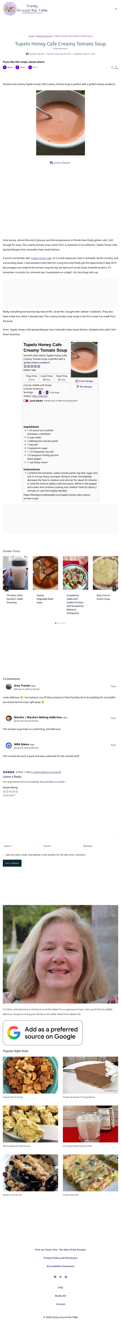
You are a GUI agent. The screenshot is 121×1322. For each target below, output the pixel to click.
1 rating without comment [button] (46, 772)
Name (8, 846)
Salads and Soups (60, 49)
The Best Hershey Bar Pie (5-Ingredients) (79, 1097)
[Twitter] (60, 1277)
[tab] (55, 623)
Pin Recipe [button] (85, 386)
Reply (113, 686)
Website (87, 846)
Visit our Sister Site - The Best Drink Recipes (60, 1249)
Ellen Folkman (38, 54)
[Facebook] (55, 1277)
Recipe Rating (10, 787)
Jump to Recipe (61, 162)
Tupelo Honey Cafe (41, 258)
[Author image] (27, 53)
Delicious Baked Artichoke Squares (16, 1146)
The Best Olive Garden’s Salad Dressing (15, 599)
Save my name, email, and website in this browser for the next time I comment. (46, 854)
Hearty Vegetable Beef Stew (45, 599)
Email (48, 846)
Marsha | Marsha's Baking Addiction (38, 717)
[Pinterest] (66, 1277)
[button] (25, 366)
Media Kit (60, 1295)
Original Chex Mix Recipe (13, 1097)
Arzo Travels (22, 685)
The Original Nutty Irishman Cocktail (77, 1146)
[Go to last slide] (7, 588)
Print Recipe (85, 381)
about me (75, 1014)
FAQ (60, 1287)
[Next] (114, 588)
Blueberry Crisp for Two (12, 1195)
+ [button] (47, 392)
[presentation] (15, 573)
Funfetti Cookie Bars (71, 1195)
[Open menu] (116, 9)
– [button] (40, 392)
